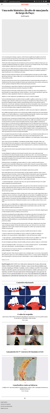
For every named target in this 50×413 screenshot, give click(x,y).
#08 (25, 8)
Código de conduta (5, 404)
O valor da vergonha (25, 314)
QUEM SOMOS (4, 402)
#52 (25, 311)
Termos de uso (4, 408)
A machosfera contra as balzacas (25, 385)
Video (25, 349)
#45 (25, 382)
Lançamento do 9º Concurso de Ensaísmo (25, 352)
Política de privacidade (6, 406)
